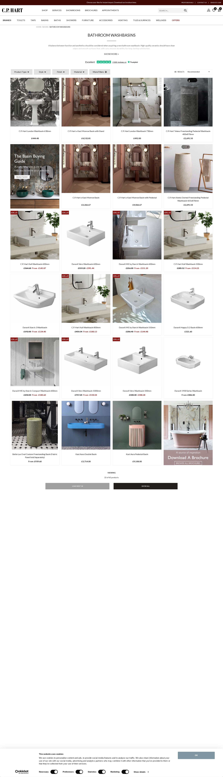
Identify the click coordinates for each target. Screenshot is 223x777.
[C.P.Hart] (12, 11)
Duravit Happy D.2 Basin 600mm (188, 327)
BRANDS (7, 20)
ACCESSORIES (106, 20)
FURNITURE (88, 20)
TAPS (33, 20)
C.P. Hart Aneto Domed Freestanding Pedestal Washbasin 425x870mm (188, 199)
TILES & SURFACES (141, 20)
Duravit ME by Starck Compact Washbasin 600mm (34, 391)
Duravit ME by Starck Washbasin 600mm (137, 264)
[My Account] (208, 10)
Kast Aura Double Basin (86, 454)
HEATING (123, 20)
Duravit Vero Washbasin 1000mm (86, 391)
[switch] (79, 772)
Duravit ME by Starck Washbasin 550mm (137, 327)
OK (196, 755)
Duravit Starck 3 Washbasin (35, 327)
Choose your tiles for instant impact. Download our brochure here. (111, 2)
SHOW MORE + (111, 54)
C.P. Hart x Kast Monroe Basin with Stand (86, 131)
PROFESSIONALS (187, 2)
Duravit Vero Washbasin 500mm (137, 391)
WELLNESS (161, 20)
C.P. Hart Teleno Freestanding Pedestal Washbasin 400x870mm (188, 132)
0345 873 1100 (215, 2)
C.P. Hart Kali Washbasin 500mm (188, 264)
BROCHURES (91, 10)
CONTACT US (202, 2)
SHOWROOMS (73, 10)
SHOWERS (71, 20)
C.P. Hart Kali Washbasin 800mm (86, 327)
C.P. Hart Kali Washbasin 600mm (34, 264)
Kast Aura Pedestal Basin (137, 454)
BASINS (44, 20)
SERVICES (56, 10)
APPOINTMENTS (110, 10)
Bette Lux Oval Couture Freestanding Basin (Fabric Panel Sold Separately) (34, 455)
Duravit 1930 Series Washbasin (188, 391)
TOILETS (21, 20)
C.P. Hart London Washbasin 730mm (137, 131)
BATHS (57, 20)
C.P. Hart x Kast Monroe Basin (86, 197)
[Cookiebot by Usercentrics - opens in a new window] (22, 772)
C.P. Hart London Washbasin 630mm (35, 131)
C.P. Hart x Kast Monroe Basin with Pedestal (137, 197)
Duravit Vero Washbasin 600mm (86, 264)
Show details (139, 772)
